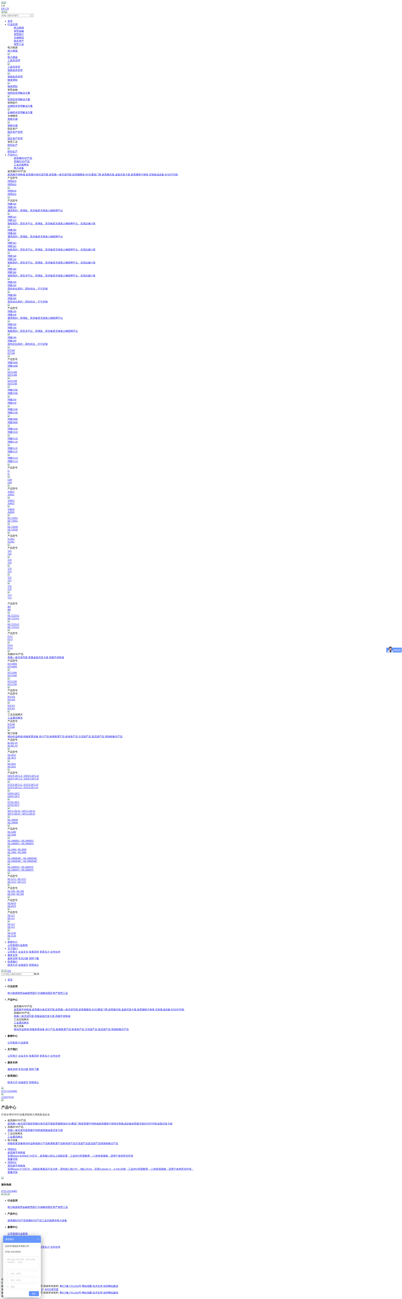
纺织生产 (13, 148)
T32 (10, 587)
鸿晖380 (51, 272)
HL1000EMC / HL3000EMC (22, 859)
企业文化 (23, 951)
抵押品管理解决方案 (19, 96)
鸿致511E (13, 440)
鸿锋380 (35, 233)
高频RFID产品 (22, 161)
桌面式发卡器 (123, 174)
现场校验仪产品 (113, 736)
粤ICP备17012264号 (70, 1286)
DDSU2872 (14, 795)
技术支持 (97, 1286)
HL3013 (12, 756)
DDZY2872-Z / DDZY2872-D (23, 777)
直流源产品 (98, 736)
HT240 (11, 725)
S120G (11, 540)
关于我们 (13, 948)
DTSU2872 (13, 803)
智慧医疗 (19, 34)
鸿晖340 (51, 259)
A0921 (11, 493)
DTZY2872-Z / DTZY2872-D (23, 786)
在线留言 (23, 965)
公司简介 (13, 951)
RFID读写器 (51, 1289)
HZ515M (12, 382)
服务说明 (13, 958)
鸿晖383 (51, 246)
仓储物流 (19, 37)
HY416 (11, 698)
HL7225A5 (13, 625)
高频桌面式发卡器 (38, 657)
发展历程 (34, 951)
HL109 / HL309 (16, 892)
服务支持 (13, 955)
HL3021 (12, 765)
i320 (10, 481)
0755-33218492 (9, 1191)
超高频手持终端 (17, 174)
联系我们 (13, 961)
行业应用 (13, 24)
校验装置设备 (31, 736)
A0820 (11, 510)
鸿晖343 (51, 220)
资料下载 (34, 958)
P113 (10, 638)
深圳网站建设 (110, 1286)
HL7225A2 (13, 617)
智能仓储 (13, 122)
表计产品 (44, 736)
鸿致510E (13, 411)
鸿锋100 (35, 314)
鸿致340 (28, 285)
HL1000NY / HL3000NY (21, 868)
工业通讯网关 (15, 718)
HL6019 (12, 904)
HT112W (12, 683)
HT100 (11, 351)
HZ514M (12, 373)
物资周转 (13, 83)
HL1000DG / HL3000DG (21, 842)
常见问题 (23, 958)
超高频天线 (108, 174)
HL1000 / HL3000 (17, 851)
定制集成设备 (157, 174)
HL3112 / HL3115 (17, 880)
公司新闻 (13, 945)
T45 (10, 561)
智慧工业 (19, 44)
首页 (10, 21)
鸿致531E (13, 430)
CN (7, 8)
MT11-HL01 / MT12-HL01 (21, 812)
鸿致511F (13, 450)
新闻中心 (13, 942)
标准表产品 (72, 736)
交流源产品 (85, 736)
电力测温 (13, 54)
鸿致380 (28, 298)
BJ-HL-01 (13, 744)
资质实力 (45, 951)
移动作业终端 (15, 736)
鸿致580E (13, 421)
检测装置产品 (57, 736)
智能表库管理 (15, 73)
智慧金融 (19, 31)
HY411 (11, 707)
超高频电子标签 (140, 174)
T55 (10, 570)
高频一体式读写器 (18, 657)
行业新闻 (23, 945)
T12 (10, 596)
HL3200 (12, 833)
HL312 (11, 925)
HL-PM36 (13, 821)
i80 (9, 608)
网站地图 (87, 1286)
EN (3, 8)
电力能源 (19, 27)
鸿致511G (13, 460)
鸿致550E (13, 392)
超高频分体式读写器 (37, 174)
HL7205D (13, 528)
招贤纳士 (34, 965)
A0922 (11, 502)
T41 (10, 552)
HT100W (12, 665)
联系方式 (13, 965)
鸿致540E (13, 364)
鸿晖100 (43, 327)
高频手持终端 (56, 657)
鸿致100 (28, 340)
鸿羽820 (12, 183)
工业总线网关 (21, 164)
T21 (10, 579)
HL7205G (13, 519)
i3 (8, 472)
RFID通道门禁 (93, 174)
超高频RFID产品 (23, 158)
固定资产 (19, 41)
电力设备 (19, 168)
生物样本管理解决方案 (20, 109)
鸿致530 (12, 401)
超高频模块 (78, 174)
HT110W (12, 674)
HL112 (11, 917)
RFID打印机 (171, 174)
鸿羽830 (12, 193)
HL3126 (12, 934)
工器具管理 (14, 63)
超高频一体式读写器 (60, 174)
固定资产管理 (15, 135)
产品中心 (13, 154)
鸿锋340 (35, 207)
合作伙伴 (55, 951)
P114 (10, 646)
